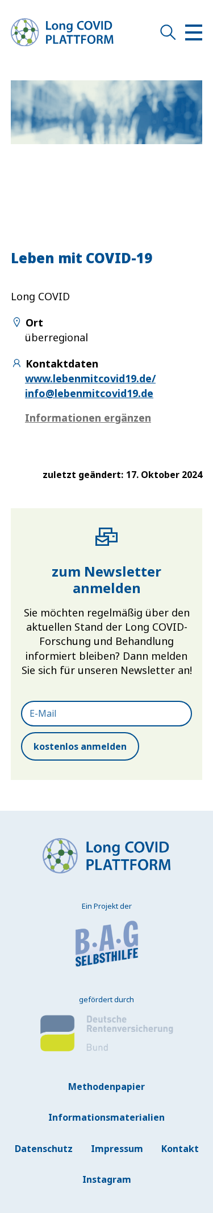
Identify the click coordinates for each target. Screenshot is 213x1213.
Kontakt (180, 1148)
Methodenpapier (106, 1086)
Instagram (106, 1179)
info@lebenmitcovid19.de (89, 393)
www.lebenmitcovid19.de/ (90, 378)
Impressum (117, 1148)
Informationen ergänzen (88, 417)
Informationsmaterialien (106, 1117)
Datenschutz (44, 1148)
